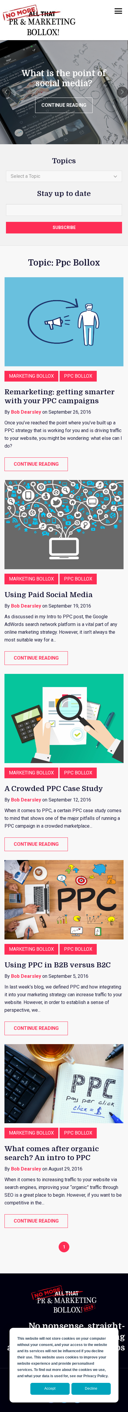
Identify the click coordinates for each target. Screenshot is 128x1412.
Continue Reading (63, 105)
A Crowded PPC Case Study (53, 789)
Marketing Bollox (31, 376)
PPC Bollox (78, 376)
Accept (49, 1388)
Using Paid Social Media (48, 595)
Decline (91, 1388)
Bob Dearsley (26, 412)
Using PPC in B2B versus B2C (57, 965)
